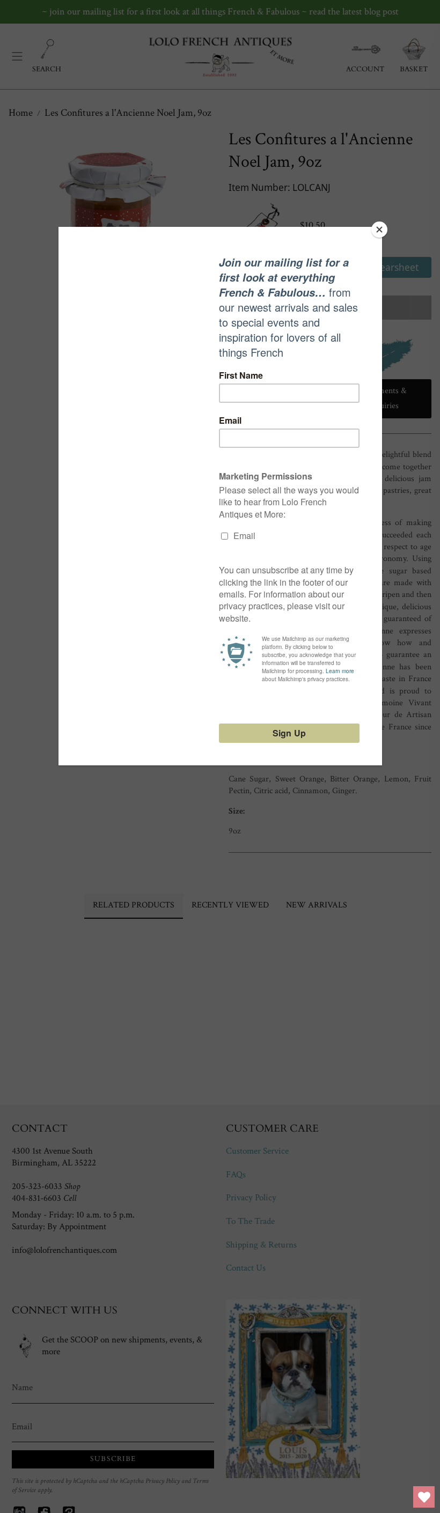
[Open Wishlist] (424, 1497)
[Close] (379, 230)
